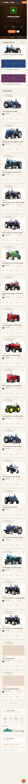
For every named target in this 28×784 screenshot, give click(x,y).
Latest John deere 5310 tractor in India (12, 416)
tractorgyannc (7, 114)
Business (4, 109)
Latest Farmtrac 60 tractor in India (11, 446)
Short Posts (21, 37)
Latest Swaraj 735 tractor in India (11, 476)
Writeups (12, 37)
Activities (4, 37)
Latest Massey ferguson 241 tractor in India (12, 294)
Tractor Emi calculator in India (10, 689)
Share (18, 119)
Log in (18, 2)
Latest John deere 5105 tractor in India (12, 263)
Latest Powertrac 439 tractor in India (12, 232)
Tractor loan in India (8, 658)
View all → (23, 42)
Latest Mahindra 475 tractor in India (12, 325)
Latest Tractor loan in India (9, 111)
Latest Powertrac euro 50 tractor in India (13, 202)
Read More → (20, 114)
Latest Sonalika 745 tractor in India (11, 172)
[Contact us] (24, 781)
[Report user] (18, 31)
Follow (12, 31)
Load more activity (13, 703)
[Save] (22, 119)
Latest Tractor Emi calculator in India (12, 141)
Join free (25, 2)
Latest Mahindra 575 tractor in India (12, 385)
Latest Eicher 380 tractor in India (11, 355)
